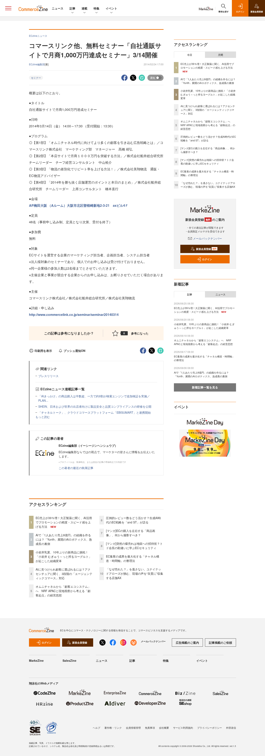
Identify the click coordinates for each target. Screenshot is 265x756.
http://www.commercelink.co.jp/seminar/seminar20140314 (74, 314)
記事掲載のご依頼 (220, 642)
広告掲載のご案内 (187, 642)
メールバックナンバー (207, 238)
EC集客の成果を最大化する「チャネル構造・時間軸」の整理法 (132, 558)
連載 (84, 8)
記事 (72, 8)
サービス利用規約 (183, 727)
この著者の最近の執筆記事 (76, 468)
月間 (220, 55)
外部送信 (231, 727)
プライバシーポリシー (209, 727)
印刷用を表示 (43, 351)
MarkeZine (36, 660)
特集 (96, 8)
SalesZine (69, 660)
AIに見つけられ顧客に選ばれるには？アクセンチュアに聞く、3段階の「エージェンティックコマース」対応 (64, 573)
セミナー (36, 77)
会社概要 (164, 727)
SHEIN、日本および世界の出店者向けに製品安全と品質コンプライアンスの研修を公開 (94, 406)
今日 (189, 55)
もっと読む (42, 417)
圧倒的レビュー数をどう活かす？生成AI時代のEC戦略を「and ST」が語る (133, 520)
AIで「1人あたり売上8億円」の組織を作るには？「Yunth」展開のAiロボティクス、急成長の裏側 (64, 539)
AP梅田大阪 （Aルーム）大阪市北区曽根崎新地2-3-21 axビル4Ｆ (78, 205)
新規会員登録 (206, 249)
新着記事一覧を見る (205, 387)
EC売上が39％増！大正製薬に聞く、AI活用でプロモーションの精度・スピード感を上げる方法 (64, 522)
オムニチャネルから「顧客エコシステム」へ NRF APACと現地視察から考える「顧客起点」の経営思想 (63, 590)
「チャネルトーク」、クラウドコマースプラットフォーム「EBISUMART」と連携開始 (94, 412)
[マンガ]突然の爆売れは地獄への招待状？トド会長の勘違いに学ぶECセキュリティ (134, 545)
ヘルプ (96, 727)
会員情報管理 (133, 727)
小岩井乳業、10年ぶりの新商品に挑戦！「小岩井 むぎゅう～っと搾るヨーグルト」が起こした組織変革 (64, 556)
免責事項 (150, 727)
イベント (111, 8)
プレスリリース (48, 376)
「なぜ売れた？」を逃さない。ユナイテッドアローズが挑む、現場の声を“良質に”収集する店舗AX (134, 573)
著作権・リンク (113, 727)
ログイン (207, 259)
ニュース (57, 8)
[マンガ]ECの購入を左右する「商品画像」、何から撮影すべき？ (130, 533)
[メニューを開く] (8, 8)
